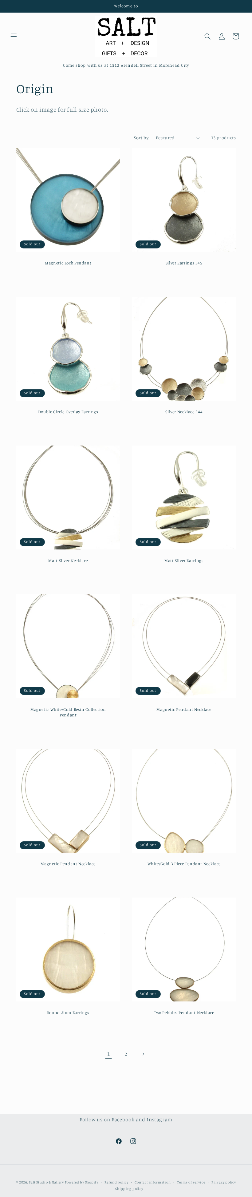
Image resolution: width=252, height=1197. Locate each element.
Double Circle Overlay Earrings (68, 411)
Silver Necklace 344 (184, 411)
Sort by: (141, 137)
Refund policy (116, 1182)
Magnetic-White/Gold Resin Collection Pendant (68, 712)
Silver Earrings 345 (184, 262)
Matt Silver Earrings (184, 560)
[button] (13, 36)
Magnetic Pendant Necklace (183, 709)
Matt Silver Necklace (68, 560)
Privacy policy (223, 1182)
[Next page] (143, 1054)
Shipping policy (129, 1189)
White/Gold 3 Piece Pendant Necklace (184, 863)
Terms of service (191, 1182)
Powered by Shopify (81, 1182)
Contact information (153, 1182)
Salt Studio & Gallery (47, 1182)
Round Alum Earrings (68, 1012)
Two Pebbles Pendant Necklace (184, 1012)
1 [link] (108, 1054)
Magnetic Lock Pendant (68, 262)
